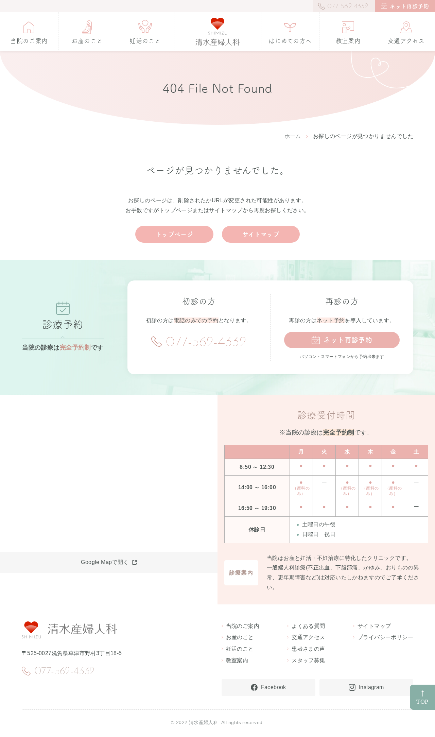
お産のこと (240, 637)
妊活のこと (240, 649)
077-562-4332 (206, 342)
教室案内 (237, 660)
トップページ (174, 234)
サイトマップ (260, 234)
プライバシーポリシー (385, 637)
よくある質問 (308, 626)
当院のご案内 (242, 626)
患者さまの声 (308, 649)
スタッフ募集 (308, 660)
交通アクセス (308, 637)
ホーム (292, 136)
